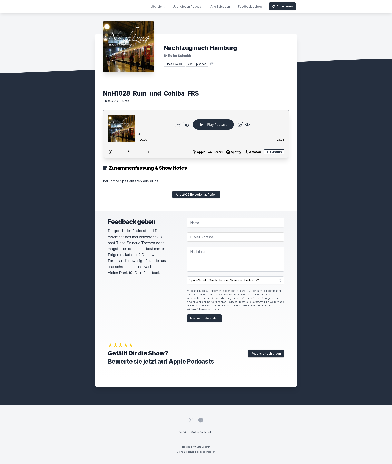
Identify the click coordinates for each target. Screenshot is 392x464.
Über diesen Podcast (187, 6)
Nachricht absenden (204, 318)
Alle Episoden (220, 6)
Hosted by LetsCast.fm (196, 446)
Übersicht (158, 6)
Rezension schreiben (266, 353)
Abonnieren (284, 6)
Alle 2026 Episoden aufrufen (196, 194)
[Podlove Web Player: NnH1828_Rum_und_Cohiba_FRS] (196, 134)
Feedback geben (250, 6)
